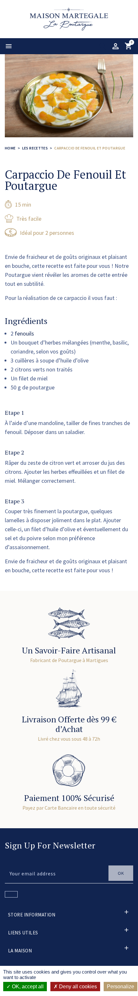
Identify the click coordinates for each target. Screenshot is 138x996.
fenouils (24, 333)
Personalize (120, 986)
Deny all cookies (77, 986)
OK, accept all (27, 986)
